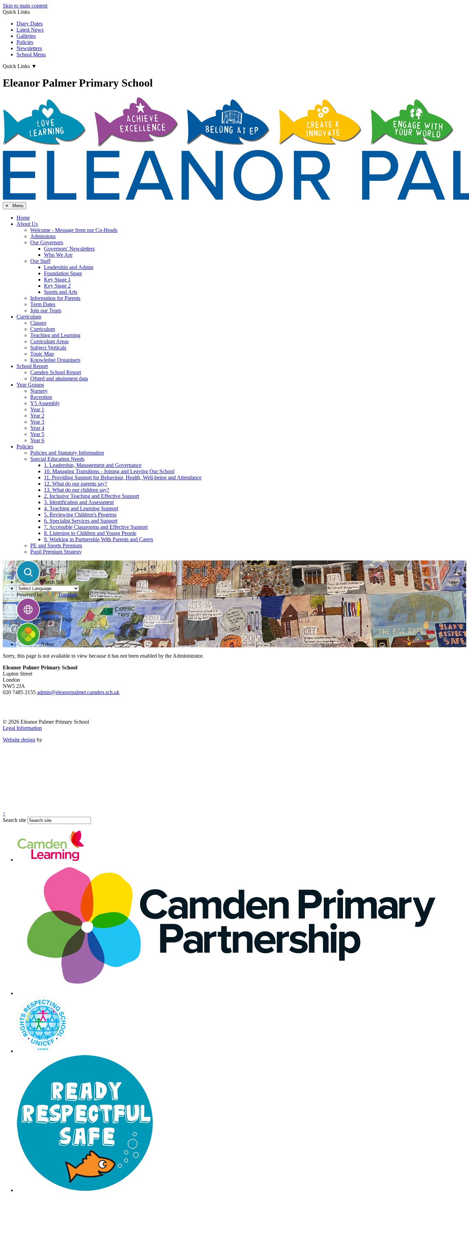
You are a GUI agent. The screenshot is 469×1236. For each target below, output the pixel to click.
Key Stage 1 (57, 279)
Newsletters (29, 48)
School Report (32, 366)
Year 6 (37, 440)
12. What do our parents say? (75, 484)
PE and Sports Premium (56, 545)
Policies (24, 42)
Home (23, 218)
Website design (19, 740)
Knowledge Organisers (55, 360)
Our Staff (40, 261)
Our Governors (46, 242)
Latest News (30, 30)
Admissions (43, 236)
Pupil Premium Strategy (56, 552)
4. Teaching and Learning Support (81, 508)
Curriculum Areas (49, 341)
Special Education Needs (57, 459)
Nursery (39, 391)
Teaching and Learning (55, 335)
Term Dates (42, 304)
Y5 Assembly (45, 403)
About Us (27, 224)
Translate (67, 595)
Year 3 (37, 422)
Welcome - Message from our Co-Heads (73, 230)
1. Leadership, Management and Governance (92, 465)
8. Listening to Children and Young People (90, 533)
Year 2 (37, 416)
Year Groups (30, 385)
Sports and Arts (60, 292)
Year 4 (37, 428)
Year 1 (37, 409)
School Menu (31, 54)
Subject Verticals (48, 347)
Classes (38, 323)
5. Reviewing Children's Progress (80, 514)
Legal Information (22, 728)
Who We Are (58, 255)
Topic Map (42, 354)
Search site (14, 820)
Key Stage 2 (57, 286)
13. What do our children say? (76, 490)
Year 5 (37, 434)
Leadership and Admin (68, 267)
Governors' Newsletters (69, 249)
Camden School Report (55, 372)
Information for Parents (55, 298)
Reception (41, 397)
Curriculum (28, 317)
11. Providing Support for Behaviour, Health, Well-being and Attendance (123, 477)
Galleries (26, 36)
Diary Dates (29, 23)
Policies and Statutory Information (67, 453)
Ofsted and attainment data (59, 378)
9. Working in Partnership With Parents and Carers (98, 539)
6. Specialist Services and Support (80, 521)
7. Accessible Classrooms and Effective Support (96, 527)
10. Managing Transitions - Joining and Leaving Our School (109, 471)
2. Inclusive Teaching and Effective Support (91, 496)
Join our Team (45, 310)
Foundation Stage (63, 273)
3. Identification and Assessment (79, 502)
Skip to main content (25, 6)
